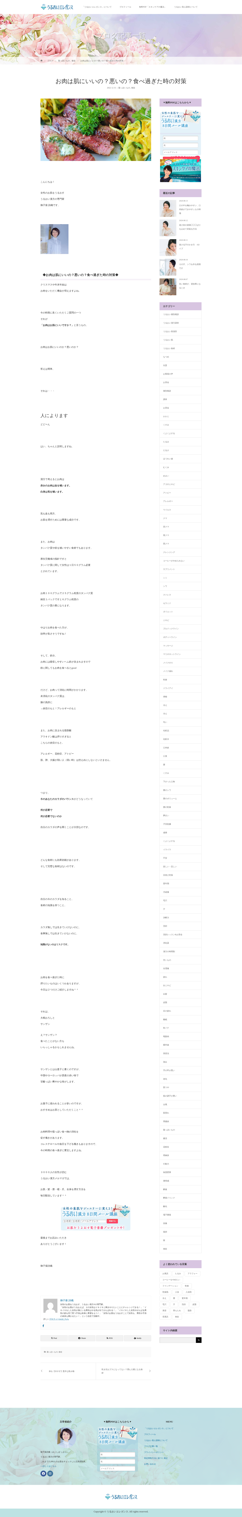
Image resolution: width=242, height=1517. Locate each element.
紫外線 (166, 1045)
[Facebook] (43, 1326)
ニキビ (166, 620)
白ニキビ (167, 985)
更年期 (166, 883)
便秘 (165, 697)
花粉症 (166, 1147)
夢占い (166, 816)
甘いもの (167, 960)
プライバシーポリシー (154, 1452)
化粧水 (166, 739)
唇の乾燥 (167, 807)
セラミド (167, 603)
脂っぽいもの (124, 88)
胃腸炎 (166, 1121)
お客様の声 (168, 374)
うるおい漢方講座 (171, 323)
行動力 (166, 1164)
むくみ (166, 467)
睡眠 (165, 1019)
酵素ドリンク (169, 1198)
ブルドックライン (171, 629)
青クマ (166, 535)
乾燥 (165, 680)
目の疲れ (167, 1011)
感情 (165, 833)
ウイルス (167, 510)
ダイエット (168, 612)
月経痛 (166, 892)
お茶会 (166, 382)
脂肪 (190, 1311)
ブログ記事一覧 (151, 1446)
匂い (165, 722)
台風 (165, 1104)
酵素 (165, 1189)
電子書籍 (167, 1215)
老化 (165, 1079)
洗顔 (165, 926)
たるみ (166, 442)
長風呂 (165, 1317)
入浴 (177, 1292)
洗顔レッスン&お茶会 (172, 935)
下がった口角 (169, 782)
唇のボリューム (170, 799)
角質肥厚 (167, 1172)
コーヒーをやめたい (171, 1280)
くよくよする (169, 433)
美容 (164, 1311)
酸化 (165, 1206)
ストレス (167, 595)
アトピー (167, 493)
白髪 (165, 994)
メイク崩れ (168, 671)
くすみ (166, 425)
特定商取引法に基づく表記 (156, 1458)
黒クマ (166, 544)
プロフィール (125, 7)
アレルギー (168, 501)
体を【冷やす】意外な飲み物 (61, 1371)
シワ (165, 586)
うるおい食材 (169, 348)
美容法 (166, 1053)
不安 (165, 858)
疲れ (165, 977)
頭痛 (165, 1223)
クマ (165, 518)
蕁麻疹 (166, 1155)
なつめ (166, 357)
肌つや (166, 1087)
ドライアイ (168, 688)
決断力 (166, 918)
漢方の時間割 (169, 951)
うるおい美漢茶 (170, 331)
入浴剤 (189, 1292)
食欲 (133, 88)
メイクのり (168, 663)
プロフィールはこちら (59, 1319)
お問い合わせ (150, 1464)
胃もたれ (177, 1311)
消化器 (166, 943)
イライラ (167, 850)
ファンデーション (170, 1286)
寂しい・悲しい (170, 867)
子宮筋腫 (167, 824)
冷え (165, 705)
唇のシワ (167, 790)
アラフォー (192, 1274)
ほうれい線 (168, 459)
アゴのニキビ (169, 484)
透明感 (166, 1181)
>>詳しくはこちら (48, 1466)
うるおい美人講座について (186, 7)
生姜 (165, 365)
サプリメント (169, 569)
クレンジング (169, 552)
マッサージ (168, 646)
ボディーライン (170, 637)
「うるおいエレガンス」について (97, 7)
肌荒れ (166, 1113)
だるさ (166, 450)
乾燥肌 (165, 1292)
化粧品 (166, 731)
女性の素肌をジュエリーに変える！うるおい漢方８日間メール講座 (96, 1211)
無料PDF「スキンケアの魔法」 (152, 7)
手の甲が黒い (169, 1070)
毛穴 (165, 900)
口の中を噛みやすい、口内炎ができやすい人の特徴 (190, 209)
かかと (166, 416)
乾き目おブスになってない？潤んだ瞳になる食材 (122, 1371)
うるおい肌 (168, 340)
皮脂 (165, 1002)
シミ (165, 578)
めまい (166, 476)
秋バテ (166, 1028)
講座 (165, 399)
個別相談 (167, 391)
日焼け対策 (168, 875)
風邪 (165, 1232)
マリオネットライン (172, 654)
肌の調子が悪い (170, 1096)
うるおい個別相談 (171, 314)
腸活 (165, 1138)
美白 (165, 1062)
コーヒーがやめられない (174, 561)
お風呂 (165, 1274)
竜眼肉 (166, 1036)
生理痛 (166, 968)
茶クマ (166, 527)
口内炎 (166, 748)
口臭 (165, 756)
